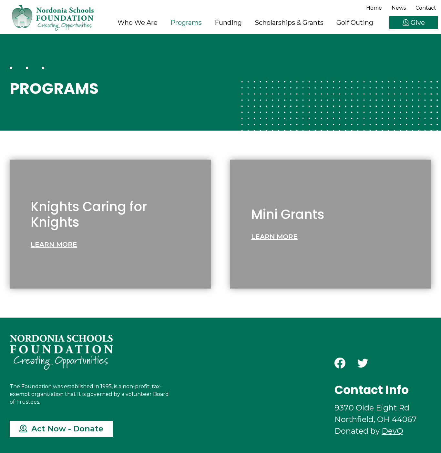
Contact (425, 8)
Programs (186, 22)
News (399, 8)
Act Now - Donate (66, 428)
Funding (228, 22)
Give (417, 22)
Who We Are (138, 22)
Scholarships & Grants (289, 22)
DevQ (392, 431)
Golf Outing (354, 22)
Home (374, 8)
